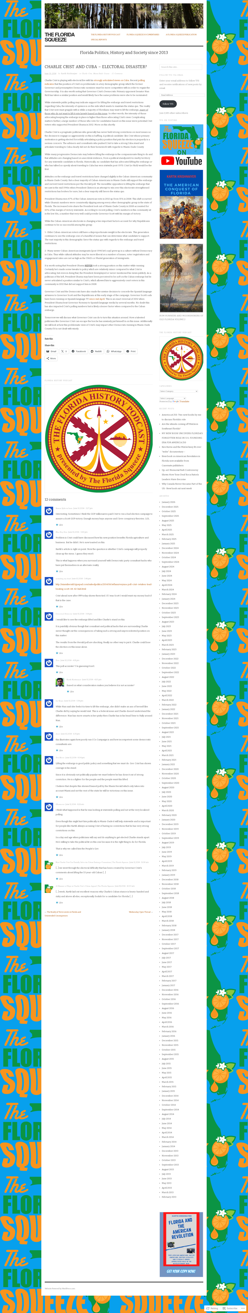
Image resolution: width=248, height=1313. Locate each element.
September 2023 (170, 617)
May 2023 (167, 635)
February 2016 (169, 1031)
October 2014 (169, 1105)
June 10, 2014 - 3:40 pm (78, 532)
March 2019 (168, 865)
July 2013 (166, 1174)
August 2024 (168, 566)
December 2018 (170, 879)
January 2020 (168, 819)
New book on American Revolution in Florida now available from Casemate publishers (181, 461)
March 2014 (168, 1137)
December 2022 (170, 658)
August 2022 (168, 677)
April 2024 (167, 585)
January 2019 (168, 875)
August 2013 (168, 1169)
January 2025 (168, 543)
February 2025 (169, 539)
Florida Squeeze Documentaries (143, 35)
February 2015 (169, 1086)
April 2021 (167, 750)
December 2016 (170, 990)
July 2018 (166, 902)
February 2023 (169, 649)
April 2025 (167, 529)
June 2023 (167, 631)
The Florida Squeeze (60, 37)
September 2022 (170, 672)
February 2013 (169, 1197)
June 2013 (167, 1178)
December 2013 (170, 1151)
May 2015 (166, 1072)
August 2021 (168, 732)
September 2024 (170, 562)
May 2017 (167, 967)
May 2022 (167, 691)
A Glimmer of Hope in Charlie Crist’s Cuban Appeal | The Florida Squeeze (85, 886)
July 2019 (166, 847)
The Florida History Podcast (105, 35)
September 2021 (170, 727)
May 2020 (167, 801)
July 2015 (166, 1063)
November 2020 (170, 773)
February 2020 (169, 815)
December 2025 (170, 507)
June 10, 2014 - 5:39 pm (73, 701)
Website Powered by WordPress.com (60, 1289)
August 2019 (168, 842)
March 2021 (168, 755)
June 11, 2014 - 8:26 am (74, 804)
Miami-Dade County (101, 73)
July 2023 (166, 626)
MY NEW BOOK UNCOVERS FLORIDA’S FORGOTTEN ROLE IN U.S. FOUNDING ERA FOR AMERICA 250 (182, 438)
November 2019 (170, 829)
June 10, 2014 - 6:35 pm (70, 734)
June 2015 (167, 1068)
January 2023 (168, 654)
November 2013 (170, 1155)
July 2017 (166, 957)
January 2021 (168, 764)
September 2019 (170, 838)
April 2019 (167, 861)
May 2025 (167, 525)
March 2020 (168, 810)
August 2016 (168, 1008)
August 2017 (168, 953)
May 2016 (167, 1017)
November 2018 (170, 884)
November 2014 (170, 1100)
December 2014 (170, 1096)
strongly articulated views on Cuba (111, 80)
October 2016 (169, 999)
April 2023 (167, 640)
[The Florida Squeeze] (124, 14)
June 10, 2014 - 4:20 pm (91, 679)
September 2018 (170, 893)
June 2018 (167, 907)
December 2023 (170, 603)
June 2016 (167, 1013)
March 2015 (168, 1082)
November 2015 (170, 1045)
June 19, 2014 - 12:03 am (125, 886)
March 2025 (168, 534)
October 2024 (169, 557)
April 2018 (167, 916)
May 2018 (167, 911)
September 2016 (170, 1003)
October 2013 (169, 1160)
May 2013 (166, 1183)
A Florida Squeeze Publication (181, 35)
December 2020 (170, 769)
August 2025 (168, 520)
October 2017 (169, 944)
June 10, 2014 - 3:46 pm (81, 579)
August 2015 (168, 1059)
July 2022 (166, 681)
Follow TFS (168, 104)
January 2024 (168, 599)
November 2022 (170, 663)
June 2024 (167, 575)
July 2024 (166, 571)
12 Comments (117, 73)
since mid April (97, 299)
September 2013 (170, 1164)
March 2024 (168, 589)
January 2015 (168, 1091)
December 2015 (170, 1040)
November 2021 (170, 718)
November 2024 (170, 553)
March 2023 (168, 645)
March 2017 (168, 976)
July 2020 (166, 792)
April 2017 (167, 971)
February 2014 (169, 1142)
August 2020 (168, 787)
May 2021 (166, 746)
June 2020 (167, 796)
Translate (184, 401)
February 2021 (169, 760)
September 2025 (170, 516)
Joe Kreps (59, 700)
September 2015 (170, 1054)
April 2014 (167, 1132)
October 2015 (169, 1050)
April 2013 (167, 1188)
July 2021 (166, 737)
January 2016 (168, 1036)
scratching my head (63, 578)
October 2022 (169, 668)
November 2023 (170, 608)
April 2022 (167, 695)
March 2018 (168, 921)
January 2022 (168, 709)
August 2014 (168, 1114)
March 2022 (168, 700)
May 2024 (167, 580)
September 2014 (170, 1109)
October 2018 (169, 888)
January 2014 (168, 1146)
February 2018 (169, 925)
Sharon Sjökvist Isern (64, 508)
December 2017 (170, 934)
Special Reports (99, 40)
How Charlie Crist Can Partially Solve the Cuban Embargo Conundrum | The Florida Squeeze (92, 862)
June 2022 (167, 686)
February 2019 (169, 870)
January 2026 (168, 502)
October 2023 (169, 612)
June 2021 (167, 741)
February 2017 (169, 980)
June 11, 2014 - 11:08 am (139, 862)
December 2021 (170, 714)
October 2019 (169, 833)
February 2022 (169, 704)
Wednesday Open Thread (139, 912)
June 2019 (167, 852)
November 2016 (170, 994)
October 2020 (169, 778)
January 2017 (168, 985)
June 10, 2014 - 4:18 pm (70, 660)
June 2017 (167, 962)
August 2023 (168, 622)
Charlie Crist (87, 73)
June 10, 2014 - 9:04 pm (75, 758)
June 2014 (167, 1123)
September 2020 (170, 783)
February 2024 (169, 594)
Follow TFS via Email (171, 75)
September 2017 (170, 948)
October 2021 (169, 723)
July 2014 (166, 1118)
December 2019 (170, 824)
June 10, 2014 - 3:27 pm (83, 508)
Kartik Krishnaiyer (69, 73)
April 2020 (167, 806)
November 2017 (170, 939)
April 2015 (167, 1077)
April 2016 (167, 1022)
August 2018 (168, 898)
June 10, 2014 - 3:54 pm (82, 614)
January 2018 (168, 930)
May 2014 (167, 1128)
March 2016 (168, 1026)
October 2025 (169, 511)
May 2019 (167, 856)
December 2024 (170, 548)
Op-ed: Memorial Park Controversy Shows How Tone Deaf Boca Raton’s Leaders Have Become (180, 475)
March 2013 (168, 1192)
